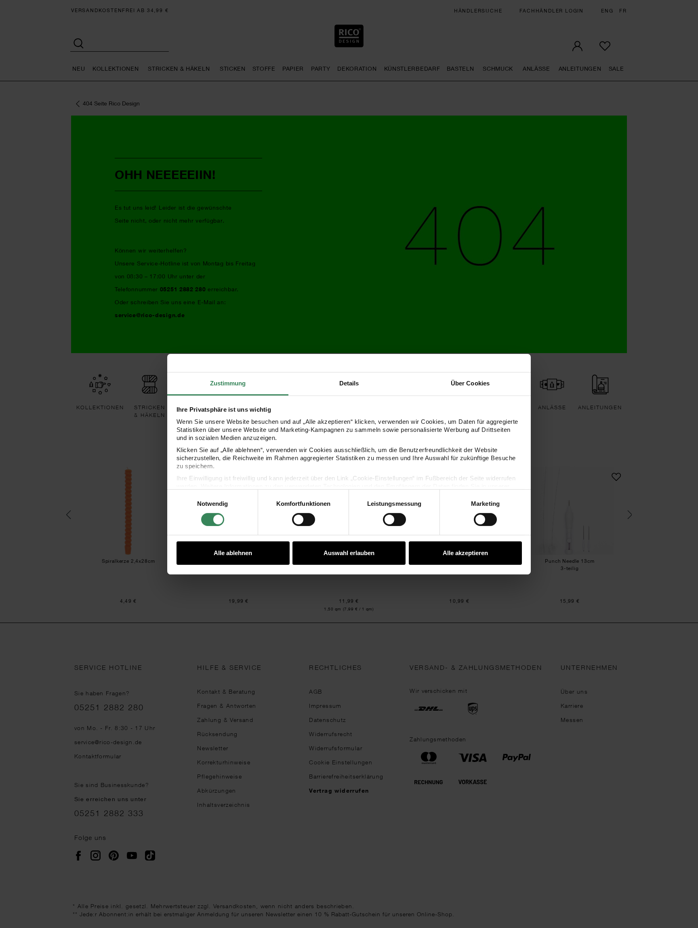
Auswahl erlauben (349, 552)
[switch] (303, 519)
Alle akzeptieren (465, 552)
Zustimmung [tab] (228, 382)
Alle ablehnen (233, 552)
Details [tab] (349, 382)
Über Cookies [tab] (470, 382)
